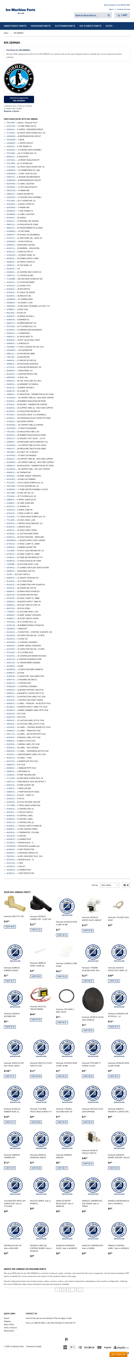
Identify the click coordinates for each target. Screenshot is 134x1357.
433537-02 (10, 177)
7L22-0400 (10, 551)
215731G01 (11, 160)
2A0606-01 (11, 343)
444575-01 (10, 697)
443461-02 (10, 391)
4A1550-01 (11, 411)
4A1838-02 (11, 340)
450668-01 (10, 741)
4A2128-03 (11, 649)
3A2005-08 (11, 676)
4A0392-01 (11, 561)
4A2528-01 (11, 748)
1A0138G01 (11, 350)
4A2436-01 (11, 826)
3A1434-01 (11, 296)
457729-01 (10, 415)
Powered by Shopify (33, 1346)
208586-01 (10, 500)
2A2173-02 (11, 863)
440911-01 (10, 354)
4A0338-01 (11, 476)
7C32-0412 (11, 133)
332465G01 (11, 211)
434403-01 (10, 384)
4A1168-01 (11, 418)
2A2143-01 (11, 700)
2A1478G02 (11, 428)
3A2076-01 (11, 744)
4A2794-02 (11, 860)
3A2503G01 (11, 207)
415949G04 (11, 299)
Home (6, 33)
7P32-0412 (11, 622)
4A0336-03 (11, 690)
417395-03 (10, 421)
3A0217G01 (11, 191)
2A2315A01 (11, 150)
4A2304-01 (11, 873)
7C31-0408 (11, 805)
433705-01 (10, 530)
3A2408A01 (11, 214)
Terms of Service (10, 1328)
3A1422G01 (11, 445)
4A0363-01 (11, 853)
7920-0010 (10, 452)
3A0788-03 (11, 870)
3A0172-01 (11, 663)
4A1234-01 (11, 581)
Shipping (7, 1321)
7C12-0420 (11, 778)
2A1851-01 (11, 683)
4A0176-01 (11, 608)
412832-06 (10, 802)
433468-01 (10, 591)
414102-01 (10, 799)
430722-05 (10, 595)
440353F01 (11, 377)
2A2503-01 (11, 866)
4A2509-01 (11, 819)
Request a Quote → (12, 111)
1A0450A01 (11, 143)
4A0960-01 (11, 731)
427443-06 (10, 598)
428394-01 (10, 571)
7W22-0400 (11, 486)
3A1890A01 (11, 231)
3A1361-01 (11, 506)
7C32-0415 (11, 517)
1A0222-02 (11, 510)
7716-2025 (10, 520)
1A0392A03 (11, 180)
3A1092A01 (11, 489)
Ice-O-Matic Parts (90, 25)
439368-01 (10, 394)
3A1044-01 (11, 435)
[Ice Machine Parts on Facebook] (66, 1340)
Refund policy (9, 1331)
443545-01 (10, 157)
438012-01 (10, 224)
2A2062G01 (11, 241)
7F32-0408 (11, 201)
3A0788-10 (11, 839)
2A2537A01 (11, 197)
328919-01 (10, 194)
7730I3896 (10, 564)
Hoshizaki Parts (41, 25)
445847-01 (10, 323)
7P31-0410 (11, 652)
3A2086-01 (11, 371)
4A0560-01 (11, 768)
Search (6, 1318)
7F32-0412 (11, 483)
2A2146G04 (11, 140)
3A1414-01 (11, 632)
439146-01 (10, 720)
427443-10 (10, 544)
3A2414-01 (11, 714)
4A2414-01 (11, 282)
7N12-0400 (11, 493)
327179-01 (10, 367)
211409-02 (10, 775)
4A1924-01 (11, 330)
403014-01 (10, 785)
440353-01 (10, 381)
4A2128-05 (11, 635)
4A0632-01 (11, 578)
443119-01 (10, 812)
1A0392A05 (11, 136)
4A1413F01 (11, 479)
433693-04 (10, 320)
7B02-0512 (11, 856)
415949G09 (11, 170)
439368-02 (10, 466)
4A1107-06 (11, 659)
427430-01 (10, 404)
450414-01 (10, 221)
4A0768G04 (11, 540)
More (109, 26)
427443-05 (10, 513)
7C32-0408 (11, 167)
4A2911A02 (11, 686)
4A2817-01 (11, 758)
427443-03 (10, 554)
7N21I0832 (11, 347)
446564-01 (10, 765)
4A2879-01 (11, 832)
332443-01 (10, 146)
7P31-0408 (11, 163)
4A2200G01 (11, 669)
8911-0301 (10, 313)
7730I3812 (10, 612)
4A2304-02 (11, 849)
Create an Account (123, 9)
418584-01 (10, 771)
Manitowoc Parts (15, 25)
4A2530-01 (11, 737)
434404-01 (10, 360)
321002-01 (10, 588)
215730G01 (11, 187)
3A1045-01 (11, 401)
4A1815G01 (11, 425)
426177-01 (10, 734)
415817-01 (10, 782)
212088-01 (10, 503)
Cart (124, 15)
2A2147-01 (11, 238)
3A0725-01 (11, 754)
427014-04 (10, 286)
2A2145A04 (11, 846)
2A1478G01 (11, 455)
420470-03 (10, 680)
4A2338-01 (11, 666)
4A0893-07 (11, 673)
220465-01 (10, 265)
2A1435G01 (11, 398)
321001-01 (10, 537)
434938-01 (10, 442)
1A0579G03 (11, 174)
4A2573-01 (11, 761)
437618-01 (10, 292)
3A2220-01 (11, 727)
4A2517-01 (11, 822)
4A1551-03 (11, 625)
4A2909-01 (11, 816)
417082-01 (10, 788)
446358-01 (10, 605)
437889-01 (10, 309)
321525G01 (11, 204)
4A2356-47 (11, 710)
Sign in (111, 9)
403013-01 (10, 795)
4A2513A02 (11, 642)
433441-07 (10, 449)
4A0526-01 (11, 703)
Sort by (95, 885)
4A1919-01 (11, 374)
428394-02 (10, 245)
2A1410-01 (11, 656)
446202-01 (10, 228)
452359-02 (10, 258)
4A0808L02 (11, 303)
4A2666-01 (11, 316)
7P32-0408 (11, 153)
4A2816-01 (11, 809)
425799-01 (10, 568)
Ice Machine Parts (17, 1346)
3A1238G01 (11, 462)
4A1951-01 (11, 252)
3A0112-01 (11, 438)
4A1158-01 (11, 707)
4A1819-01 (11, 408)
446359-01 (10, 262)
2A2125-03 (11, 836)
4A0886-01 (11, 618)
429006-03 (10, 472)
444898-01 (10, 364)
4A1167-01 (11, 248)
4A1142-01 (11, 585)
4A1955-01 (11, 527)
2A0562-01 (11, 333)
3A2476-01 (11, 269)
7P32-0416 (11, 326)
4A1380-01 (11, 534)
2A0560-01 (11, 602)
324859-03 (10, 235)
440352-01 (10, 337)
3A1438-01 (11, 218)
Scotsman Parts (65, 25)
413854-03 (10, 547)
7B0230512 (11, 306)
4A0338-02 (11, 646)
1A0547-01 (11, 275)
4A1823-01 (11, 459)
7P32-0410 (11, 496)
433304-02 (10, 129)
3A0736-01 (11, 523)
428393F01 (11, 629)
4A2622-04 (11, 717)
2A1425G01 (11, 469)
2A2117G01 (11, 126)
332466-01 (10, 272)
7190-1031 (10, 357)
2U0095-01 (11, 792)
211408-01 (10, 557)
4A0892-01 (11, 829)
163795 (9, 574)
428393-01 (10, 693)
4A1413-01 (11, 388)
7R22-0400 (11, 123)
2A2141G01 (11, 255)
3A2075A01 (11, 184)
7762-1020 (10, 432)
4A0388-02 (11, 615)
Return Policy (9, 1324)
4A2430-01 (11, 289)
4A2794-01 (11, 843)
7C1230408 (11, 279)
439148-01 (10, 724)
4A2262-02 (11, 639)
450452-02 (10, 751)
